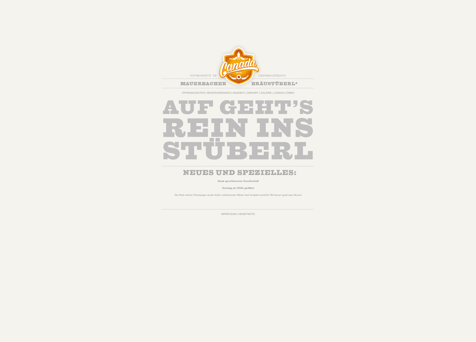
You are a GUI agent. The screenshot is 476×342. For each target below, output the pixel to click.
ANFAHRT (252, 92)
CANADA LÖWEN (284, 92)
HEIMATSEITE (246, 214)
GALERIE (266, 92)
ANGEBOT (239, 92)
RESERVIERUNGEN (219, 92)
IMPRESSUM (228, 214)
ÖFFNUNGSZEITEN (193, 92)
